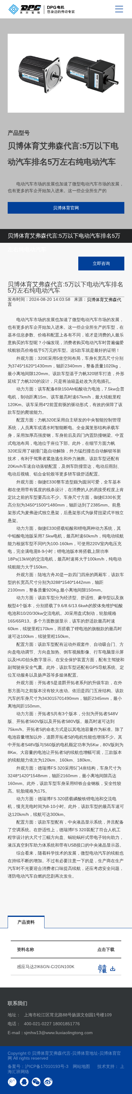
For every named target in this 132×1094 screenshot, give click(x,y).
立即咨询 (101, 263)
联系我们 (17, 1003)
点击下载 (102, 968)
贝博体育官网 (66, 207)
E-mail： (16, 1032)
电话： (14, 1023)
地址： (14, 1014)
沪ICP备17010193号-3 (46, 1066)
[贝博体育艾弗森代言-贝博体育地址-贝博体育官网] (42, 9)
